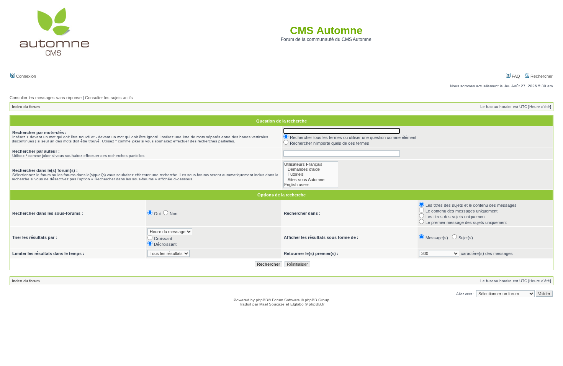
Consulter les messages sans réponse (46, 97)
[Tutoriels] (310, 174)
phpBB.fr (316, 304)
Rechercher (541, 76)
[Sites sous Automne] (310, 179)
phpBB (262, 300)
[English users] (310, 184)
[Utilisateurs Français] (310, 164)
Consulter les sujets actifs (109, 97)
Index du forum (26, 107)
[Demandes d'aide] (310, 169)
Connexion (25, 76)
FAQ (515, 76)
